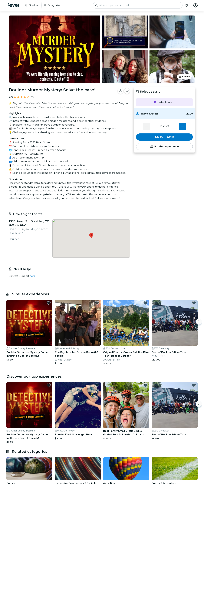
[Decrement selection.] (146, 126)
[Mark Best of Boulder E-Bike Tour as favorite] (194, 303)
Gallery (186, 76)
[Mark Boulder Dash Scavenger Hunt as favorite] (97, 385)
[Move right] (199, 322)
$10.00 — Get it (164, 137)
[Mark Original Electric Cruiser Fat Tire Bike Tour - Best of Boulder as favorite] (145, 303)
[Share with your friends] (121, 91)
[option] (164, 113)
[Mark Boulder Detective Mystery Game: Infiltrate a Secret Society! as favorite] (49, 303)
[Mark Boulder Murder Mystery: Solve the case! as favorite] (127, 91)
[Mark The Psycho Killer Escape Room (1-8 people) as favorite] (97, 303)
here (33, 276)
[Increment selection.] (182, 126)
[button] (164, 113)
